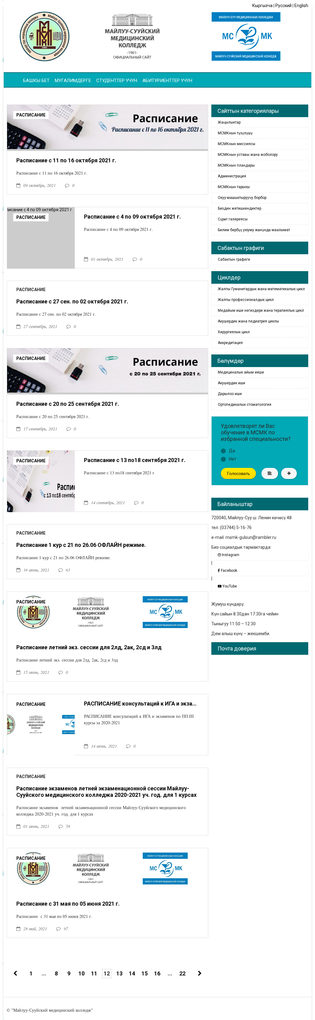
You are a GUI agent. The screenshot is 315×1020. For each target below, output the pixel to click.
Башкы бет (36, 80)
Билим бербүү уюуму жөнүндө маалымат (254, 230)
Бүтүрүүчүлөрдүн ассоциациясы (111, 90)
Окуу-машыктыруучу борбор (242, 198)
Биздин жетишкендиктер (239, 208)
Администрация (232, 176)
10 (81, 973)
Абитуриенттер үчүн (167, 80)
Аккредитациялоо (181, 90)
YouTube (229, 586)
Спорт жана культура (37, 90)
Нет (232, 459)
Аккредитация (230, 343)
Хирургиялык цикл (234, 332)
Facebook (228, 570)
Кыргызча (262, 5)
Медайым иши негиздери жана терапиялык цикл (261, 310)
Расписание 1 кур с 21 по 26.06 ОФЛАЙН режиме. (81, 545)
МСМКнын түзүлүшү (235, 133)
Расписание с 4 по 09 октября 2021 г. (132, 216)
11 (94, 973)
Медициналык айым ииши (241, 372)
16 (157, 973)
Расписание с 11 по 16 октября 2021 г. (66, 160)
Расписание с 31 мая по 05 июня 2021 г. (68, 903)
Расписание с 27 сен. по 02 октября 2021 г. (72, 301)
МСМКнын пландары (236, 165)
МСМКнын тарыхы (234, 187)
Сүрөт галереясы (233, 219)
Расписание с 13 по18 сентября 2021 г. (134, 460)
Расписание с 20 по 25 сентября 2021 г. (67, 404)
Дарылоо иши (230, 394)
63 (68, 570)
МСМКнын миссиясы (236, 144)
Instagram (230, 555)
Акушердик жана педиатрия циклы (248, 321)
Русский (283, 5)
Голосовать (238, 473)
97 (66, 928)
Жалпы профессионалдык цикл (246, 300)
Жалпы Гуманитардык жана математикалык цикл (261, 289)
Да (232, 450)
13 (119, 973)
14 (132, 973)
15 (145, 973)
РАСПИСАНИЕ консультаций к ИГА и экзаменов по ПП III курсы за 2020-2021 (141, 703)
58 (68, 826)
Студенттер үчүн (116, 80)
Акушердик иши (231, 383)
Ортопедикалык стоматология (244, 404)
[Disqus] (259, 736)
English (301, 5)
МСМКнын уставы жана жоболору (248, 154)
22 (182, 973)
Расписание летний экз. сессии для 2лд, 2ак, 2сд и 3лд (88, 647)
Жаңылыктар (229, 122)
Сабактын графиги (234, 259)
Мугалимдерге (73, 80)
